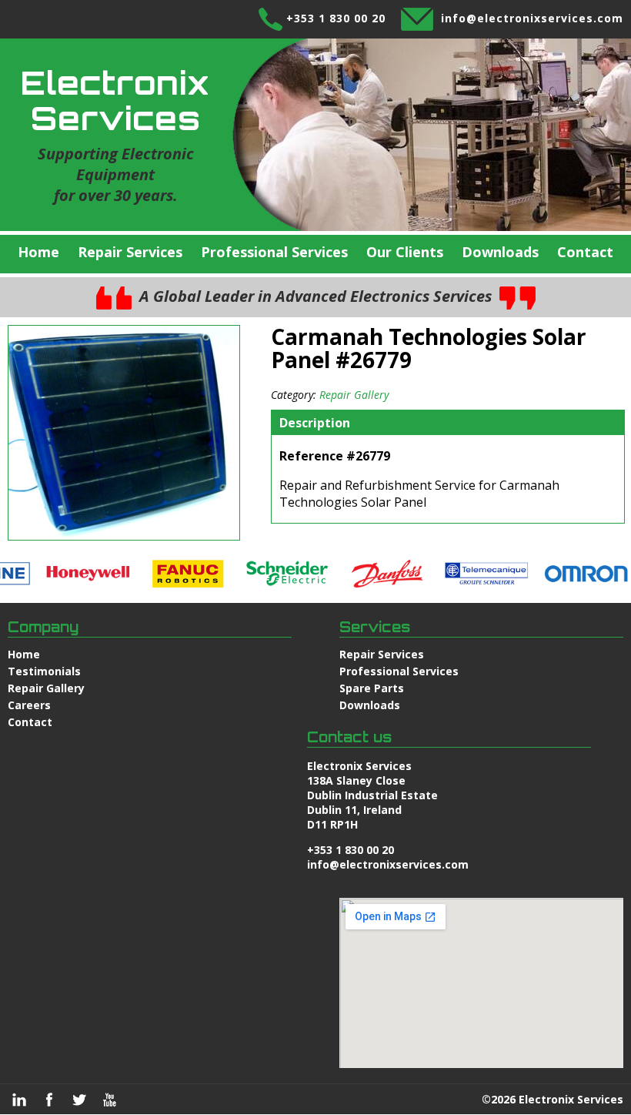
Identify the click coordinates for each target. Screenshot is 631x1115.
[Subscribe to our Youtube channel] (109, 1099)
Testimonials (44, 671)
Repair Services (130, 252)
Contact (585, 252)
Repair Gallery (354, 394)
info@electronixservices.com (532, 18)
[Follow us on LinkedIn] (19, 1099)
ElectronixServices (115, 100)
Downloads (500, 252)
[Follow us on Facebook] (49, 1099)
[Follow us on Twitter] (79, 1099)
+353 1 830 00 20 (336, 18)
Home (38, 252)
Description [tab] (314, 422)
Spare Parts (371, 688)
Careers (29, 705)
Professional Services (274, 252)
